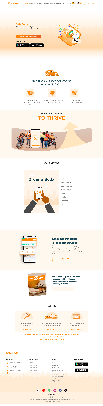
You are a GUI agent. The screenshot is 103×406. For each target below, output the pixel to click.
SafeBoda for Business (35, 3)
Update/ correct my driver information (52, 339)
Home (26, 3)
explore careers (27, 329)
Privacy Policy (55, 367)
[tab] (75, 179)
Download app (90, 3)
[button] (69, 3)
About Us (52, 3)
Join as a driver (33, 365)
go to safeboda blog (63, 289)
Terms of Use (55, 365)
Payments (46, 3)
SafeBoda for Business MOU (57, 371)
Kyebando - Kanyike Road (15, 363)
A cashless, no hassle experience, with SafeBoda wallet (31, 102)
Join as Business (33, 370)
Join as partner (33, 367)
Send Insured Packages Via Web (28, 36)
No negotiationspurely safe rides (76, 101)
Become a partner (76, 329)
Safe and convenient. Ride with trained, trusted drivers (54, 101)
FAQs (63, 3)
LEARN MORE (65, 258)
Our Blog (58, 3)
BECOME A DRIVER (52, 329)
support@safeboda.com (16, 370)
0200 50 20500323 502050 (13, 367)
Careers (31, 362)
